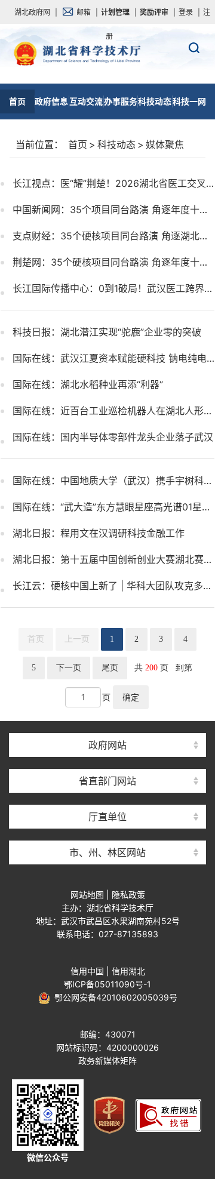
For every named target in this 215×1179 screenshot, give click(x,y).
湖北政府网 (32, 12)
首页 (77, 144)
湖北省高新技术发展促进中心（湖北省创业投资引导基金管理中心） (107, 724)
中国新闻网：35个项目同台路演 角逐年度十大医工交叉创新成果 (113, 210)
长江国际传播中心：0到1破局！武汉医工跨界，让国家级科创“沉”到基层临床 (113, 288)
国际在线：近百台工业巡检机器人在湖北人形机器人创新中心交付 (113, 411)
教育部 (107, 724)
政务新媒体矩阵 (107, 1060)
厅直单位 (107, 817)
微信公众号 (48, 1157)
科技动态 (116, 144)
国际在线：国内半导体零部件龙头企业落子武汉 (113, 437)
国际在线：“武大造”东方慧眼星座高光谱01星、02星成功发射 (113, 507)
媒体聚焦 (165, 144)
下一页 (68, 667)
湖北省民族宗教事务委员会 (107, 760)
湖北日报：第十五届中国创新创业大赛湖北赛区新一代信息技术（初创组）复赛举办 (113, 559)
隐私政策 (128, 894)
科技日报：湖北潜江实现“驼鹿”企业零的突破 (107, 332)
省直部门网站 (107, 781)
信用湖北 (128, 971)
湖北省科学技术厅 (107, 78)
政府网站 (107, 745)
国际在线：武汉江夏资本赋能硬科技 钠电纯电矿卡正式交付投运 (113, 358)
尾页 (110, 667)
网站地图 (87, 894)
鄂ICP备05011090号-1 (107, 984)
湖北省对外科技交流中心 (107, 795)
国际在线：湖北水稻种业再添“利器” (88, 384)
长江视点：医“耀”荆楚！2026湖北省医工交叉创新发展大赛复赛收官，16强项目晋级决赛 (113, 183)
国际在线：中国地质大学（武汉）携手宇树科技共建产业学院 (113, 481)
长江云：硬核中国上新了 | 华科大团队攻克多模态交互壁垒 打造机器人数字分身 (113, 586)
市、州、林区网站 (107, 852)
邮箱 (83, 12)
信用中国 (87, 971)
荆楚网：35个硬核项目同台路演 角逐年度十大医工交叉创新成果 (113, 262)
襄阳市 (107, 760)
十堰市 (107, 831)
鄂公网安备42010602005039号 (113, 997)
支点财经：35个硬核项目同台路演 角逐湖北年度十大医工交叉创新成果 (113, 236)
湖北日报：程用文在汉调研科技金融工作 (99, 533)
